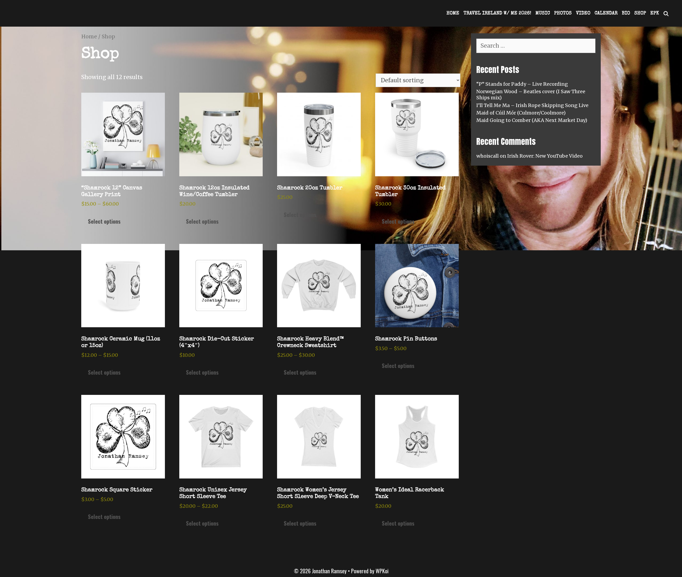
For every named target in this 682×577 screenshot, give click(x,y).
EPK (654, 13)
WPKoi (382, 571)
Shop (640, 13)
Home (452, 13)
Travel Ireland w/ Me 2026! (497, 13)
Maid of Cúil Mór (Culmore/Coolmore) (521, 113)
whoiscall (487, 156)
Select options (104, 221)
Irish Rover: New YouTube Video (545, 156)
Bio (626, 13)
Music (542, 13)
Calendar (606, 13)
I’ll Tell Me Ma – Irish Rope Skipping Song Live (532, 105)
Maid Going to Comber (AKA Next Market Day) (531, 120)
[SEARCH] (666, 13)
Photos (563, 13)
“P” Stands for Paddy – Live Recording (522, 84)
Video (583, 13)
